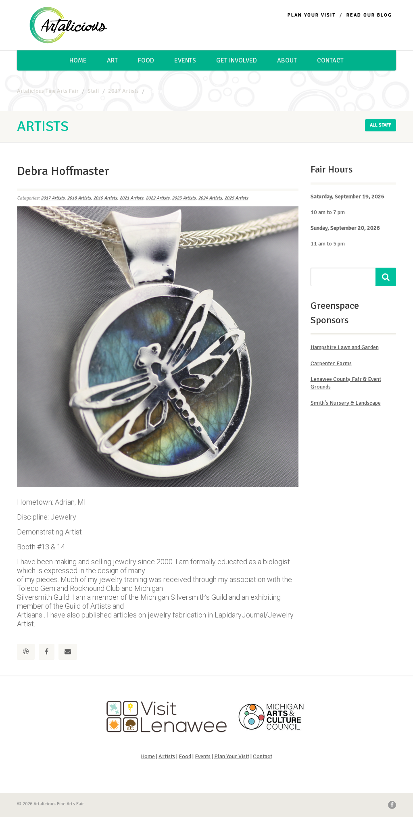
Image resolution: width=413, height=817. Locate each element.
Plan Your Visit (312, 15)
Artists (167, 756)
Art (112, 60)
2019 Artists (105, 198)
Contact (330, 60)
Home (78, 60)
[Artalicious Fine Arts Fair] (76, 25)
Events (185, 60)
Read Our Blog (369, 15)
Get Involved (236, 60)
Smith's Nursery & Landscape (346, 402)
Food (146, 60)
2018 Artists (79, 198)
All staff (380, 125)
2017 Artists (53, 198)
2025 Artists (236, 198)
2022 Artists (157, 198)
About (287, 60)
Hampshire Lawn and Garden (345, 347)
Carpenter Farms (331, 363)
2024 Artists (210, 198)
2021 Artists (131, 198)
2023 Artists (184, 198)
